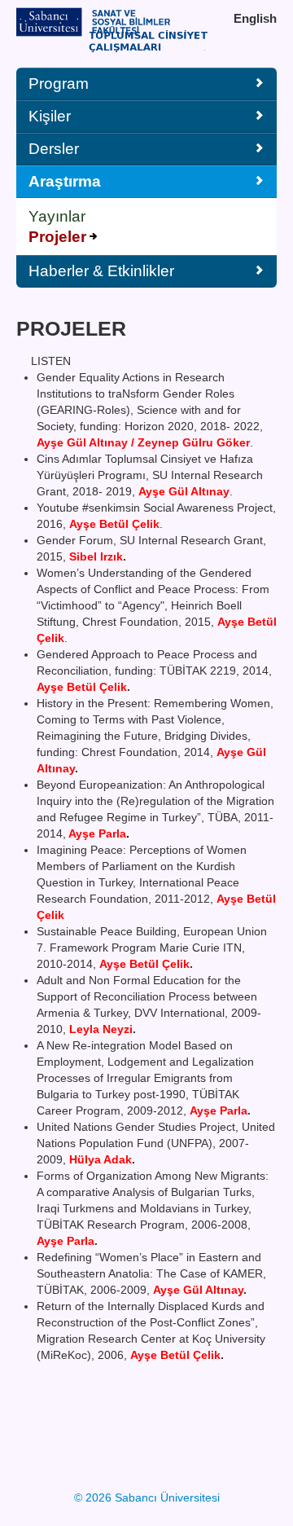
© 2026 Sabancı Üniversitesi (147, 1497)
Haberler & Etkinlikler (101, 270)
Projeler (57, 236)
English (255, 18)
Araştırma (64, 181)
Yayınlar (56, 216)
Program (58, 83)
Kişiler (49, 116)
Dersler (53, 148)
